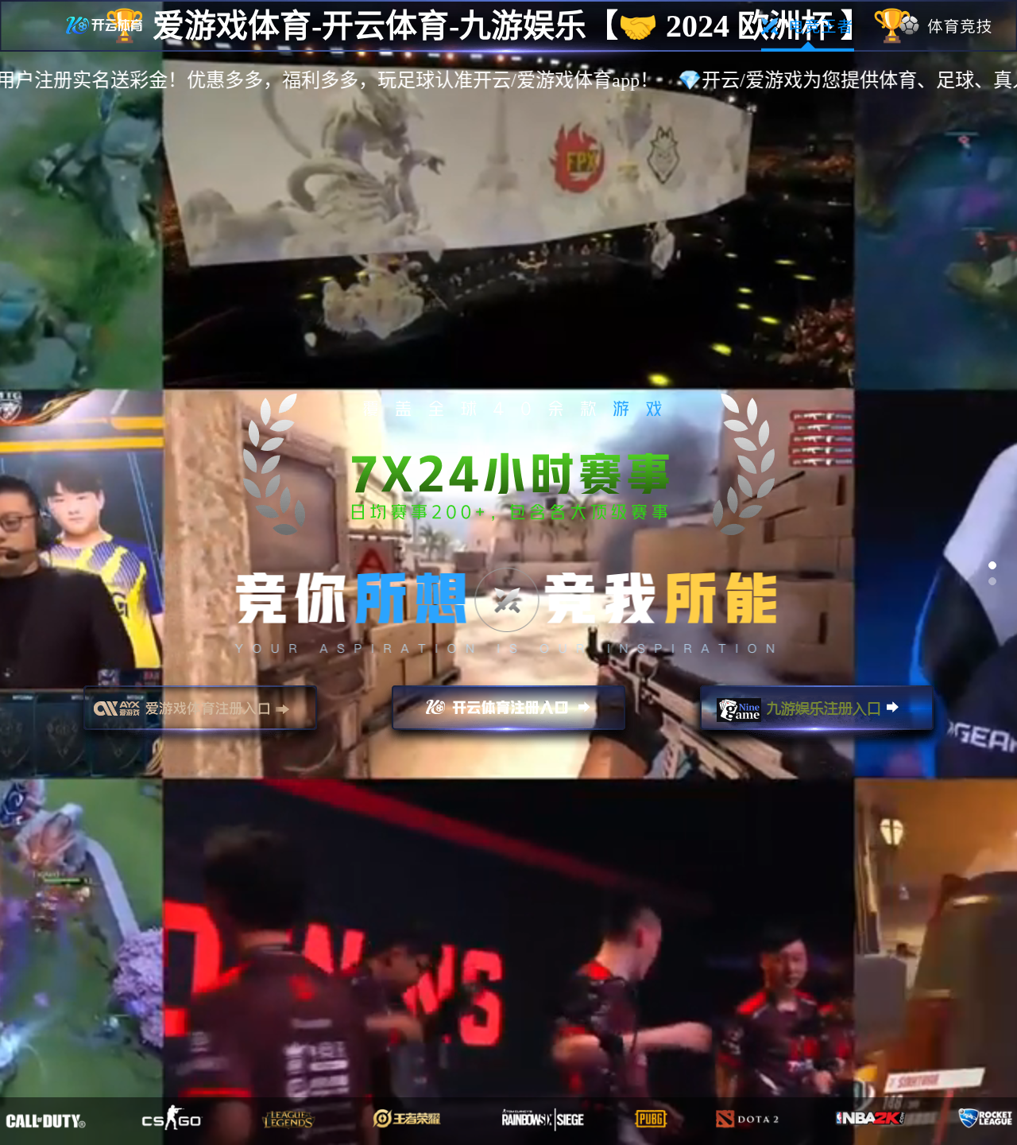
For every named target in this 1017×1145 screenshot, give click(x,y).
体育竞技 (946, 26)
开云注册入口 (508, 715)
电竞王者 (807, 26)
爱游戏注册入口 (200, 715)
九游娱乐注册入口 (816, 715)
